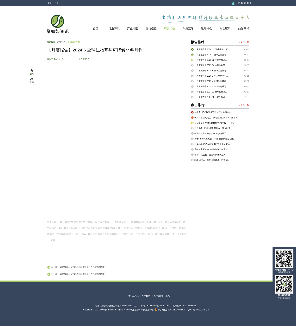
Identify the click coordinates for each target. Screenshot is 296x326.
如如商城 (243, 28)
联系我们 (156, 296)
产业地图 (132, 28)
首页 (95, 28)
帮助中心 (165, 296)
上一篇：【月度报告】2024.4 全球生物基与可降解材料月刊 (78, 267)
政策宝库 (188, 28)
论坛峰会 (206, 28)
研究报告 (169, 28)
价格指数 (151, 28)
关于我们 (146, 296)
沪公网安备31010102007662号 (172, 310)
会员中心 (136, 296)
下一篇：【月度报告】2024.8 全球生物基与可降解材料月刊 (78, 274)
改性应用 (225, 28)
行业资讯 (114, 28)
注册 (56, 3)
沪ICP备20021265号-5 (198, 310)
